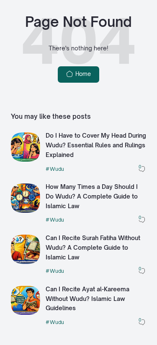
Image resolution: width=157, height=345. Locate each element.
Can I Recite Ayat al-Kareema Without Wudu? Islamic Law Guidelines (87, 298)
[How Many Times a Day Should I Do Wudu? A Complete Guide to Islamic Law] (25, 210)
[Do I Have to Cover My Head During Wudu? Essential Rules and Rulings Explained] (25, 159)
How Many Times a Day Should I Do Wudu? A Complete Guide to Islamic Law (92, 196)
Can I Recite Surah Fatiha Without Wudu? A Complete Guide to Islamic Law (93, 247)
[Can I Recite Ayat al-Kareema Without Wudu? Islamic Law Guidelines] (25, 312)
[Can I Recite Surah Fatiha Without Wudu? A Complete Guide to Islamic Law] (25, 262)
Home (82, 74)
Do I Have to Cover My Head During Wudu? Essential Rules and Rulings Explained (96, 145)
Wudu (57, 169)
